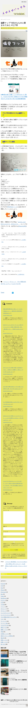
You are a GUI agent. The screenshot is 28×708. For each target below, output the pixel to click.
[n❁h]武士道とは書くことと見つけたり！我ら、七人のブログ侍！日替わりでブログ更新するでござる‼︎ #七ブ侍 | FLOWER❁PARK (14, 97)
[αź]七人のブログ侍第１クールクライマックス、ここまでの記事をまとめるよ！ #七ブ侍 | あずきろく (13, 418)
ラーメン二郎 (4, 623)
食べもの (3, 644)
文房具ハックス (4, 633)
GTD (2, 585)
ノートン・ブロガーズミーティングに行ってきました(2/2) (14, 259)
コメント (6, 510)
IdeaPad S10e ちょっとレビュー (12, 271)
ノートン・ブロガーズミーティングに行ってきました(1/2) (14, 247)
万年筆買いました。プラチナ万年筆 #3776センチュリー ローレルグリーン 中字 (18, 672)
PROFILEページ (12, 207)
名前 (5, 526)
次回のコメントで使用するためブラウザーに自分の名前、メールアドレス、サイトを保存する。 (13, 545)
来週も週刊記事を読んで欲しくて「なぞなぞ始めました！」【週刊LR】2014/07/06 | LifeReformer (12, 311)
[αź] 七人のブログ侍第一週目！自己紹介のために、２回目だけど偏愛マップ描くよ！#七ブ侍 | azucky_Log (13, 369)
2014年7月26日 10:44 (7, 406)
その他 (2, 604)
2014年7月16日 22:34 (7, 374)
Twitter (2, 596)
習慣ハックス (4, 640)
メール (5, 531)
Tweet (2, 292)
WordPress (3, 598)
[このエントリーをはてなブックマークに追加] (13, 292)
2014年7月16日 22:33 (7, 333)
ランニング (3, 621)
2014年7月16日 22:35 (7, 391)
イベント (6, 282)
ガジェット (3, 608)
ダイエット (12, 282)
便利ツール (3, 627)
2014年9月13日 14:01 (7, 422)
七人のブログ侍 (16, 284)
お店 (2, 602)
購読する (4, 574)
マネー (2, 619)
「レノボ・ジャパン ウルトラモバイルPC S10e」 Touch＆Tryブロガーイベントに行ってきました (14, 234)
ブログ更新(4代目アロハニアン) (8, 617)
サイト (4, 537)
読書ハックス (4, 642)
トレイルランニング (6, 613)
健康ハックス (4, 629)
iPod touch (3, 592)
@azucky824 (22, 226)
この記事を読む (20, 274)
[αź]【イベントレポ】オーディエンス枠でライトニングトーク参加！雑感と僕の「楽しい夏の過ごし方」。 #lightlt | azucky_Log (13, 327)
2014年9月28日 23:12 (7, 489)
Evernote (3, 583)
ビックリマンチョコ (6, 615)
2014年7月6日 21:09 (7, 315)
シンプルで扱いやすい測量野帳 (18, 679)
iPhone (2, 590)
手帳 (2, 631)
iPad (2, 588)
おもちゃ (3, 600)
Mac (2, 594)
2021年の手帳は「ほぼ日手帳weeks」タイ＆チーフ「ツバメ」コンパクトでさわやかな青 (18, 653)
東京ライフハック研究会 (7, 636)
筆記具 (2, 638)
